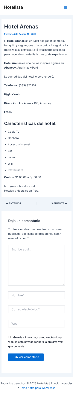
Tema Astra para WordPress (37, 388)
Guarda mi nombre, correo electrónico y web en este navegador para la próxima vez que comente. (35, 342)
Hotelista (13, 7)
